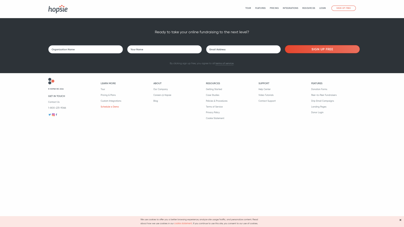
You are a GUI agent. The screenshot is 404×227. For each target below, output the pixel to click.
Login (322, 8)
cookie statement (183, 223)
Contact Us (53, 102)
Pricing (274, 8)
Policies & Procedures (216, 100)
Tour (248, 8)
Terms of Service (214, 106)
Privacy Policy (213, 112)
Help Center (264, 89)
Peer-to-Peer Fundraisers (324, 95)
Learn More (108, 83)
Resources (308, 8)
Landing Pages (318, 106)
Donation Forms (319, 89)
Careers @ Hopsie (162, 95)
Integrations (290, 8)
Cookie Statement (215, 118)
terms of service (224, 63)
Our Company (160, 89)
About (157, 83)
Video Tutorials (265, 95)
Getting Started (214, 89)
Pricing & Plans (108, 95)
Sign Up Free (343, 8)
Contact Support (267, 100)
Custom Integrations (111, 100)
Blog (155, 100)
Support (263, 83)
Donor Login (317, 112)
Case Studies (212, 95)
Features (260, 8)
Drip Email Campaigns (322, 100)
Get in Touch (56, 96)
